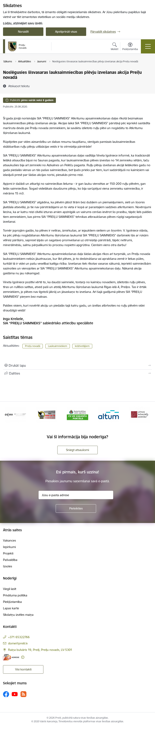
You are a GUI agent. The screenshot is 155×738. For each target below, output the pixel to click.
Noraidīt (23, 31)
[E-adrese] (11, 657)
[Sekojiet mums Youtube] (15, 693)
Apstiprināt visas (66, 31)
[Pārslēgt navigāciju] (148, 46)
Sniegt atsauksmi (77, 450)
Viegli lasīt (9, 589)
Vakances (9, 540)
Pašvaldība (10, 560)
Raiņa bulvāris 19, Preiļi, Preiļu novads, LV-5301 (40, 650)
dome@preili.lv (18, 643)
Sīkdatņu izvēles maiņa (18, 615)
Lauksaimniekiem (57, 346)
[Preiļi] (17, 46)
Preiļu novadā (32, 346)
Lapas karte (11, 608)
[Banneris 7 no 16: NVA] (77, 414)
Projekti (8, 553)
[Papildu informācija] (22, 657)
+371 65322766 (19, 637)
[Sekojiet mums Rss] (23, 694)
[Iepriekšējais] (8, 415)
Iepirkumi (9, 547)
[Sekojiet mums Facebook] (6, 694)
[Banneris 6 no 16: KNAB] (46, 414)
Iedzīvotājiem (82, 346)
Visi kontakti (23, 669)
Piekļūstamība (12, 602)
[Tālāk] (147, 415)
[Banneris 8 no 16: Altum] (108, 414)
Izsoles (7, 566)
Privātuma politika (15, 595)
